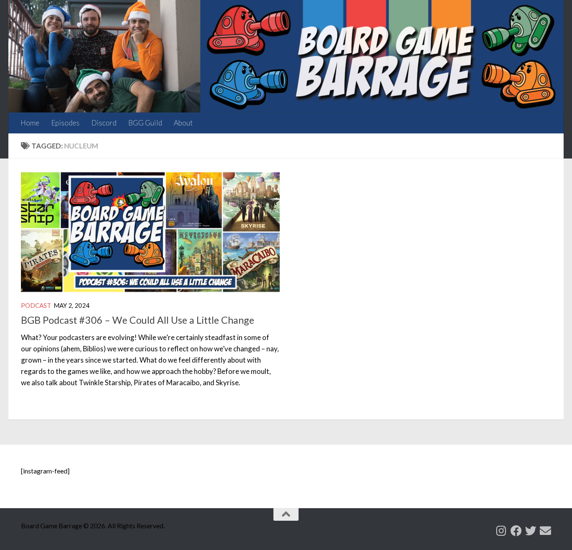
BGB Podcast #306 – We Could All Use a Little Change (137, 320)
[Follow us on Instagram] (501, 530)
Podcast (36, 305)
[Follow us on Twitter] (530, 530)
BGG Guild (145, 122)
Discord (103, 122)
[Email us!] (545, 530)
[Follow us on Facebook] (516, 530)
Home (30, 122)
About (183, 122)
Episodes (65, 122)
